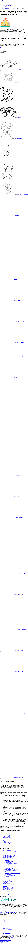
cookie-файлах (3, 913)
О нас (4, 920)
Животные (5, 834)
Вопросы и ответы (7, 922)
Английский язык (7, 837)
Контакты (5, 921)
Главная (2, 8)
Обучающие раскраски (10, 8)
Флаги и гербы (6, 838)
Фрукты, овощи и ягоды (8, 843)
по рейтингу (5, 54)
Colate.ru (11, 937)
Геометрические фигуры (8, 835)
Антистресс (5, 928)
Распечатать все (3, 47)
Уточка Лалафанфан (7, 929)
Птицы (4, 841)
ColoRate (2, 0)
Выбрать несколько (4, 50)
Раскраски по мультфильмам (9, 844)
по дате (4, 55)
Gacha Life (5, 930)
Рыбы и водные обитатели (8, 842)
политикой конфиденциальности (7, 912)
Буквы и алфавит (6, 836)
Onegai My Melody (7, 933)
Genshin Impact (6, 931)
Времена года (6, 840)
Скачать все (2, 48)
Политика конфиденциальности (10, 923)
